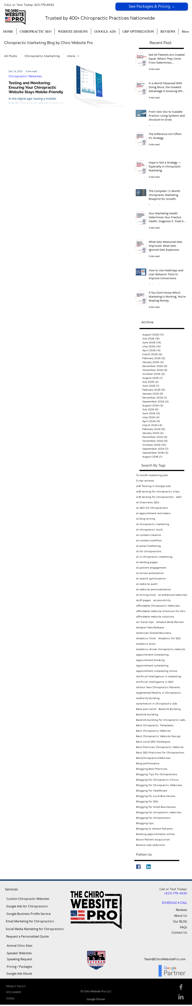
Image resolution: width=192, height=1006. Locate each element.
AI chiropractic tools (149, 529)
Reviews (181, 910)
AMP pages (143, 600)
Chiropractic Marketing (42, 56)
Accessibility (161, 600)
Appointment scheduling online (156, 671)
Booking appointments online (155, 834)
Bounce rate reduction (150, 845)
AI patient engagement (151, 567)
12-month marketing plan (152, 475)
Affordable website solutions (155, 616)
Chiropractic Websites (25, 76)
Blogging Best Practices (151, 768)
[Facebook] (138, 866)
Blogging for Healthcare (151, 790)
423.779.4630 (44, 5)
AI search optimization (151, 578)
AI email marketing (148, 546)
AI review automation (150, 573)
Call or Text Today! (173, 889)
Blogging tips (145, 823)
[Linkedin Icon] (181, 997)
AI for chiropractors (148, 551)
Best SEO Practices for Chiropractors (160, 752)
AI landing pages (147, 562)
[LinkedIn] (148, 866)
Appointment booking (150, 660)
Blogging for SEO (147, 801)
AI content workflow (149, 540)
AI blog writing (145, 518)
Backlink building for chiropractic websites (162, 720)
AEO (179, 497)
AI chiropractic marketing (152, 524)
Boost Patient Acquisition (153, 839)
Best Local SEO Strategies (153, 741)
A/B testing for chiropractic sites (158, 491)
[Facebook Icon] (181, 987)
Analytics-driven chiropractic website (160, 649)
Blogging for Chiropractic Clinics (157, 779)
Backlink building (147, 714)
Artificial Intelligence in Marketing (158, 676)
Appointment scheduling (152, 665)
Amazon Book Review (170, 622)
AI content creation (148, 535)
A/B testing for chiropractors (155, 497)
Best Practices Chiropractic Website (160, 747)
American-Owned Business (153, 633)
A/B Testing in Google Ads (153, 486)
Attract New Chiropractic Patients (158, 687)
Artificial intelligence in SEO (154, 681)
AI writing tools (146, 594)
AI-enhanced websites (172, 594)
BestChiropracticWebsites (153, 758)
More (71, 56)
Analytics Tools (146, 638)
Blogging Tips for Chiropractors (156, 774)
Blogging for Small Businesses (156, 807)
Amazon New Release (150, 627)
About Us (180, 916)
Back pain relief (146, 709)
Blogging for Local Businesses (156, 796)
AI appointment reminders (153, 513)
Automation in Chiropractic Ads (156, 703)
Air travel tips (145, 622)
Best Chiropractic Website (153, 730)
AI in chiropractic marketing (154, 556)
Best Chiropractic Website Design (158, 736)
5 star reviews (145, 480)
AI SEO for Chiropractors (152, 507)
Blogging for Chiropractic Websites (159, 785)
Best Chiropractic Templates (155, 725)
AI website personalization (153, 589)
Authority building (148, 698)
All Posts (10, 56)
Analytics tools (146, 643)
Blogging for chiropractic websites (159, 812)
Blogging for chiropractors (153, 817)
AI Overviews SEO (147, 502)
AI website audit (147, 584)
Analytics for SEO (169, 638)
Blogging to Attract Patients (154, 828)
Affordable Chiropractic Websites (158, 605)
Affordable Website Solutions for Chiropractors (162, 611)
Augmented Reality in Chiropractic (158, 692)
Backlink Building (170, 709)
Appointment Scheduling (152, 654)
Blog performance (147, 763)
